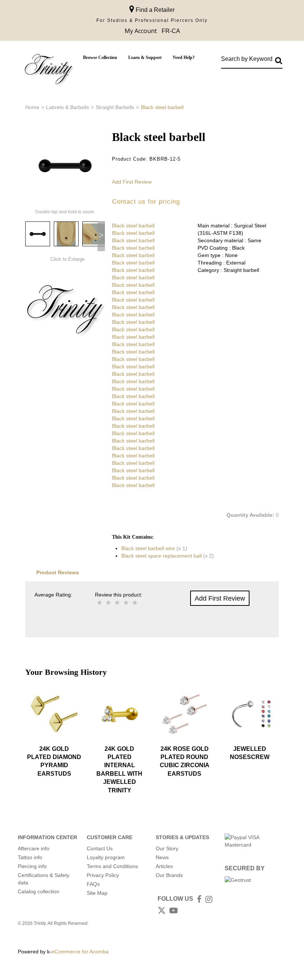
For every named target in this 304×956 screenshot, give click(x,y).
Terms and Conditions (112, 866)
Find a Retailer (154, 10)
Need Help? (184, 57)
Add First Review (132, 182)
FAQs (93, 884)
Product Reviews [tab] (57, 572)
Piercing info (32, 866)
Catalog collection (38, 891)
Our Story (167, 848)
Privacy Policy (103, 875)
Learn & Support (145, 57)
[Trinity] (48, 70)
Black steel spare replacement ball (161, 556)
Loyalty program (106, 857)
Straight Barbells (115, 107)
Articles (164, 866)
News (162, 857)
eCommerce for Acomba (80, 952)
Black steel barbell (133, 226)
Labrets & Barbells (67, 107)
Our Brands (169, 875)
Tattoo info (30, 857)
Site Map (97, 893)
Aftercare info (33, 848)
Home (32, 107)
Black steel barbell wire (148, 548)
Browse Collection (100, 57)
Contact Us (100, 848)
